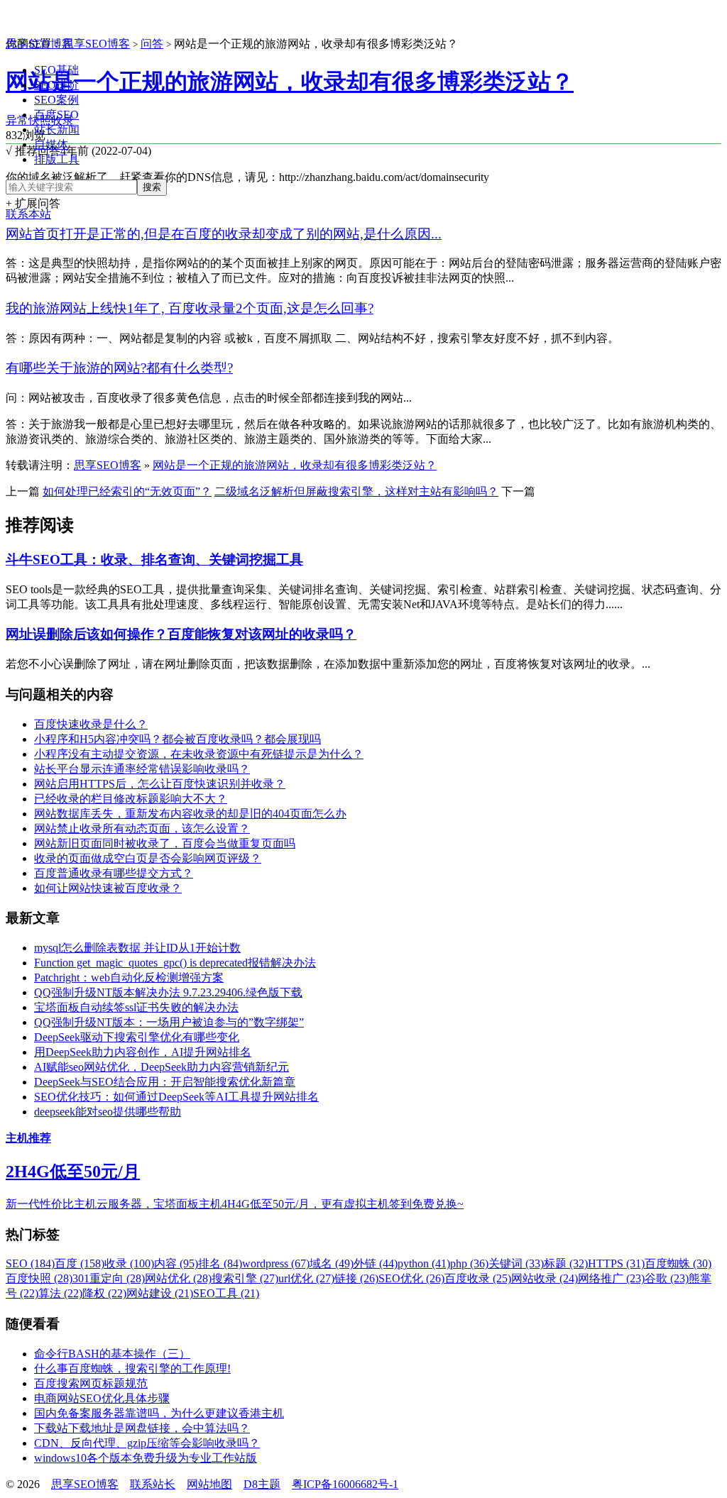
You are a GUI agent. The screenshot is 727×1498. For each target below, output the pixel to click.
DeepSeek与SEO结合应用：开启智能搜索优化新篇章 (164, 1082)
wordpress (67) (276, 1263)
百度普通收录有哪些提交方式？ (113, 873)
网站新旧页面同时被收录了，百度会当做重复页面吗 (164, 843)
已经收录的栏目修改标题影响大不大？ (130, 799)
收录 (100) (129, 1263)
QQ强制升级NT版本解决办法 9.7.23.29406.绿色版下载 (168, 992)
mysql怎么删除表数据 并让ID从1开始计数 (137, 948)
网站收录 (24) (544, 1278)
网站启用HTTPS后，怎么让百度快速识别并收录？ (159, 784)
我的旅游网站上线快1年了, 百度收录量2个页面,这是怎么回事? (189, 308)
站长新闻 (57, 129)
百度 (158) (79, 1263)
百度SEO (56, 115)
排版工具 (57, 159)
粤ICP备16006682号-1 (345, 1484)
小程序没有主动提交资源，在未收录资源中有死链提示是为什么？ (199, 754)
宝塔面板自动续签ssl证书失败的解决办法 (136, 1007)
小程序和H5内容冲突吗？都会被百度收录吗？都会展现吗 (177, 739)
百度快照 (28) (39, 1278)
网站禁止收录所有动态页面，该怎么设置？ (142, 828)
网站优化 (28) (178, 1278)
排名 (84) (220, 1263)
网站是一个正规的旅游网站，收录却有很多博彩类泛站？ (290, 81)
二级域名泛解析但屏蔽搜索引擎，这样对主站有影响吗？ (356, 491)
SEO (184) (30, 1263)
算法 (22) (60, 1293)
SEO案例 (56, 100)
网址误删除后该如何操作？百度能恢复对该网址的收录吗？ (181, 634)
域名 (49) (332, 1263)
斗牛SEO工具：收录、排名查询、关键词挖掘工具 (154, 559)
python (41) (424, 1263)
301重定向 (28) (108, 1278)
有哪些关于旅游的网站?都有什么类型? (119, 367)
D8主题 (262, 1484)
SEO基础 (56, 70)
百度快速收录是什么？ (91, 724)
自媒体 (51, 144)
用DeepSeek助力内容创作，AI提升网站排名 (142, 1052)
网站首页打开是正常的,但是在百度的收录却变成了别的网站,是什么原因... (224, 233)
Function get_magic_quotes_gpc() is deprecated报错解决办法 (175, 963)
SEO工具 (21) (226, 1293)
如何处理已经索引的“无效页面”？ (127, 491)
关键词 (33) (516, 1263)
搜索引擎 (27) (245, 1278)
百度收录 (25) (477, 1278)
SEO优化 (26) (411, 1278)
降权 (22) (104, 1293)
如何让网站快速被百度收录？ (108, 888)
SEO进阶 (56, 85)
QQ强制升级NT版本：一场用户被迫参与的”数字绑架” (169, 1022)
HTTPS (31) (616, 1263)
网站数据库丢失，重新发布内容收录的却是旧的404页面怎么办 (190, 814)
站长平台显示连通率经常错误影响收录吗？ (142, 769)
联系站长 (152, 1484)
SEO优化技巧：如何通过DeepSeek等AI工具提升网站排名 (176, 1097)
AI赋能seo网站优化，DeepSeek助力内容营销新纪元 (161, 1067)
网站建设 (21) (159, 1293)
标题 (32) (566, 1263)
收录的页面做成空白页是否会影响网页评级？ (147, 858)
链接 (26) (356, 1278)
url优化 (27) (306, 1278)
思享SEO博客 (39, 44)
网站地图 (209, 1484)
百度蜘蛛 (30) (678, 1263)
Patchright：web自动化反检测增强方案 (129, 977)
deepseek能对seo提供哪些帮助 (107, 1112)
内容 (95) (176, 1263)
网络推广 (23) (611, 1278)
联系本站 (28, 214)
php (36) (469, 1263)
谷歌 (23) (667, 1278)
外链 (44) (376, 1263)
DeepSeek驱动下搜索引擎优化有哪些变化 (136, 1037)
